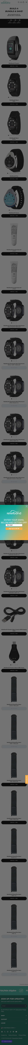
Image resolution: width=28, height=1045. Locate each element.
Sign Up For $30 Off (14, 528)
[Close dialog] (27, 506)
